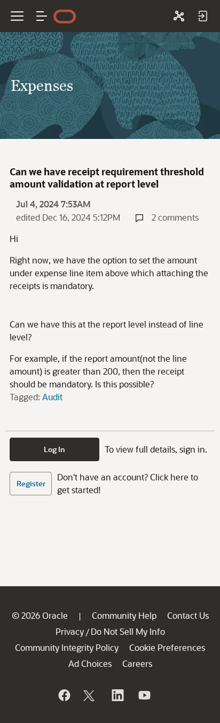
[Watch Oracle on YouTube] (144, 695)
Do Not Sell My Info (128, 631)
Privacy (70, 631)
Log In (54, 449)
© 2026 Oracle (40, 615)
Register (31, 483)
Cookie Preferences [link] (167, 647)
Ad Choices (90, 663)
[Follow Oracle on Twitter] (90, 695)
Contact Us (188, 615)
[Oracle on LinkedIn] (117, 695)
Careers (137, 663)
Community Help (124, 615)
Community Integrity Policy (67, 647)
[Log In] (202, 16)
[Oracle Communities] (178, 16)
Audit (52, 396)
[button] (41, 16)
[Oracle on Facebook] (63, 695)
